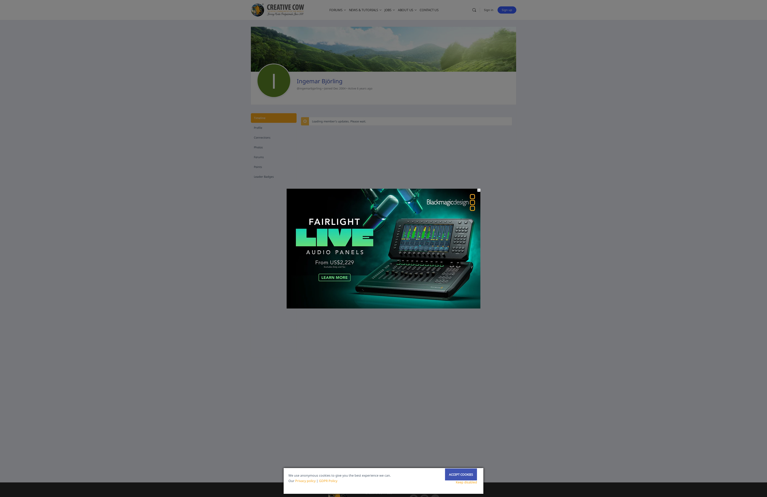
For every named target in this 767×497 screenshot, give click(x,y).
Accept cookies (461, 474)
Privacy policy (305, 481)
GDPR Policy (328, 481)
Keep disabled (466, 482)
